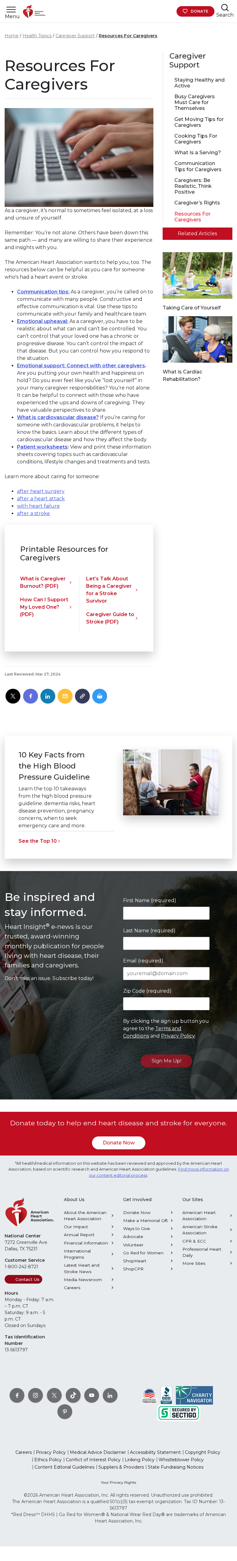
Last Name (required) (149, 931)
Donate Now (119, 1143)
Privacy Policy (178, 1036)
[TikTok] (73, 1395)
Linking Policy (140, 1459)
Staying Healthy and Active (199, 83)
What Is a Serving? (197, 152)
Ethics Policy (48, 1459)
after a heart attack (41, 499)
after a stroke (33, 513)
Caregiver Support (75, 35)
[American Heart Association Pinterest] (65, 1411)
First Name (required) (149, 900)
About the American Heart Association (85, 1215)
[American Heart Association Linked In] (110, 1395)
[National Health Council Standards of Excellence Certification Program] (149, 1395)
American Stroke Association (200, 1229)
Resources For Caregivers (128, 35)
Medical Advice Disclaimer (98, 1452)
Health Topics (37, 35)
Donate (199, 11)
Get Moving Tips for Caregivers (199, 122)
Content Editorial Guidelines (64, 1467)
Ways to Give (136, 1228)
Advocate (133, 1236)
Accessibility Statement (155, 1452)
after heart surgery (40, 491)
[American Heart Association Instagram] (35, 1395)
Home (12, 35)
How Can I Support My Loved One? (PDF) (44, 607)
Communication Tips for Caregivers (198, 166)
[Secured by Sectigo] (178, 1412)
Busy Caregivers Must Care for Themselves (194, 102)
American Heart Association (199, 1215)
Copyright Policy (202, 1452)
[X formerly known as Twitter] (54, 1395)
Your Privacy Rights (118, 1482)
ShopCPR (133, 1268)
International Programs (77, 1254)
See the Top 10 (38, 841)
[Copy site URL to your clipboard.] (82, 696)
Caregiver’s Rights (197, 203)
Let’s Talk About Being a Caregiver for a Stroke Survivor (109, 590)
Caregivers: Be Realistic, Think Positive (193, 186)
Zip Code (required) (147, 991)
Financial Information (86, 1242)
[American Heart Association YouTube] (92, 1395)
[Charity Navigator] (194, 1395)
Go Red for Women (143, 1252)
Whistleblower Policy (181, 1459)
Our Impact (76, 1226)
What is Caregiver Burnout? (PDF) (43, 582)
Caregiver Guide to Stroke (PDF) (110, 618)
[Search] (224, 7)
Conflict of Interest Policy (93, 1459)
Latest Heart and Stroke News (81, 1268)
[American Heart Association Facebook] (17, 1395)
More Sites (193, 1263)
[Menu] (11, 10)
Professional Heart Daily (201, 1252)
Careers (72, 1287)
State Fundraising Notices (175, 1467)
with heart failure (38, 506)
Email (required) (143, 961)
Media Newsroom (83, 1279)
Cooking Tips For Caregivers (195, 139)
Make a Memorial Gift (145, 1220)
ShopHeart (134, 1260)
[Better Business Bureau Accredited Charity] (166, 1395)
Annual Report (79, 1234)
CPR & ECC (194, 1241)
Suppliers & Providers (121, 1467)
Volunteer (133, 1244)
